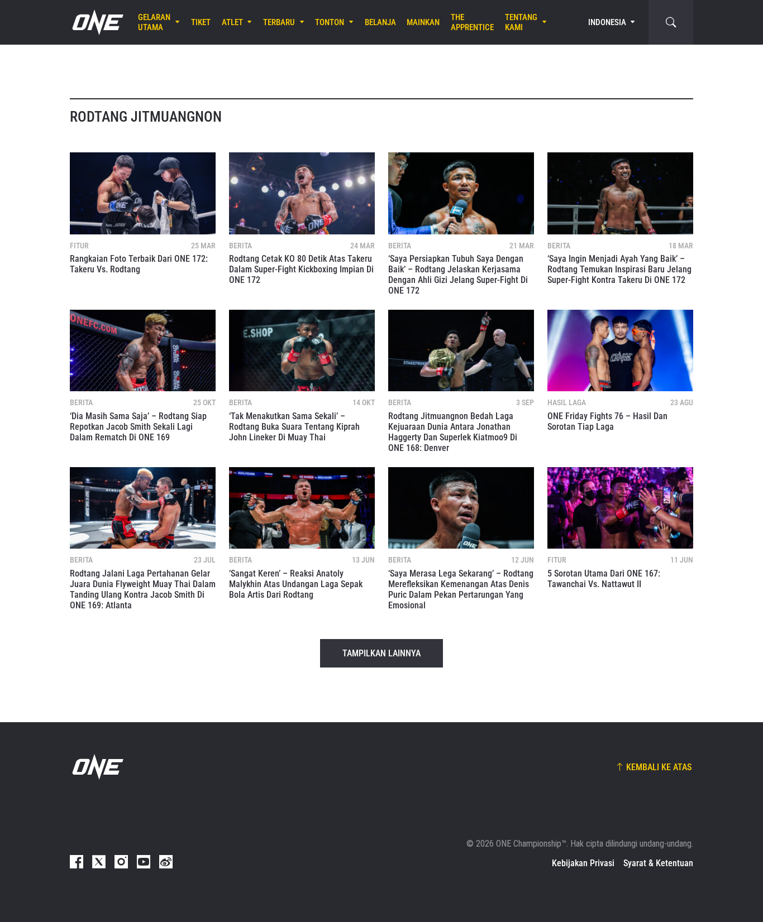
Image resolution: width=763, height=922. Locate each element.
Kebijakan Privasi (583, 863)
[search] (670, 22)
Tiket (201, 22)
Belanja (380, 22)
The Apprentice (472, 22)
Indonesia (607, 22)
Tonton (329, 22)
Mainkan (423, 22)
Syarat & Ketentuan (658, 863)
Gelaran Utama (154, 22)
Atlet (232, 22)
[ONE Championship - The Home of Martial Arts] (96, 22)
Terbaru (279, 22)
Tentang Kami (521, 22)
